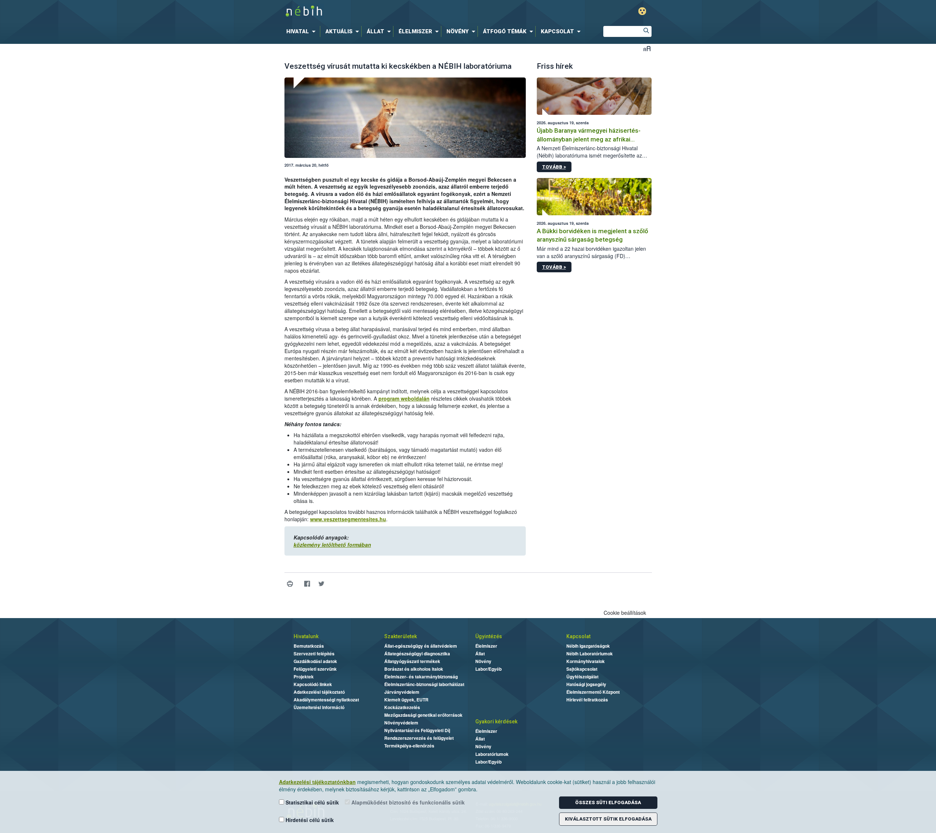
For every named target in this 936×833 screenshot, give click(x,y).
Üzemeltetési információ (319, 707)
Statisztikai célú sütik (311, 802)
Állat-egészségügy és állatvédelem (420, 646)
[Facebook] (307, 584)
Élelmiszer (486, 646)
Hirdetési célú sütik (309, 819)
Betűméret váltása (647, 48)
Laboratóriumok (492, 754)
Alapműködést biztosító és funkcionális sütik (407, 802)
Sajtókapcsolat (581, 669)
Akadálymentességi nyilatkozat (326, 699)
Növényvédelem (401, 722)
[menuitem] (302, 31)
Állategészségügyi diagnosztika (417, 653)
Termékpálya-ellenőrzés (409, 745)
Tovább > (554, 167)
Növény (483, 661)
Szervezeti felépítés (314, 653)
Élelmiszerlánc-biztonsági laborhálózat (424, 684)
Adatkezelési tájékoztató (319, 692)
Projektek (304, 676)
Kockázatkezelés (402, 707)
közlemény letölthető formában (332, 544)
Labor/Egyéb (488, 669)
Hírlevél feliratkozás (587, 699)
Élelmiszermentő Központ (593, 692)
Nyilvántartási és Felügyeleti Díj (417, 730)
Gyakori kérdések (496, 721)
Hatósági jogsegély (586, 684)
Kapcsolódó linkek (313, 684)
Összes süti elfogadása (608, 802)
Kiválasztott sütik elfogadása (608, 819)
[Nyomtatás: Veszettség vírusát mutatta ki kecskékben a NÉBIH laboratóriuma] (290, 584)
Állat (480, 653)
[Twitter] (321, 584)
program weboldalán (404, 398)
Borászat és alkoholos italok (413, 669)
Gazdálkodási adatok (315, 661)
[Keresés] (646, 31)
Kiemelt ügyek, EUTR (406, 699)
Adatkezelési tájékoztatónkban (317, 781)
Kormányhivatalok (585, 661)
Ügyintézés (488, 636)
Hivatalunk (306, 636)
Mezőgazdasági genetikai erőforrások (423, 715)
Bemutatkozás (309, 646)
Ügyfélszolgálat (582, 676)
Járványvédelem (401, 692)
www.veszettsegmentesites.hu (348, 519)
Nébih (390, 11)
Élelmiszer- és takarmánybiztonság (421, 676)
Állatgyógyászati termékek (412, 661)
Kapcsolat (578, 636)
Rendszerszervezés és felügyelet (419, 738)
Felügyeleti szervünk (315, 669)
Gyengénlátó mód (642, 11)
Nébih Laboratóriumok (589, 653)
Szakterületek (400, 636)
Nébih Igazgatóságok (588, 646)
